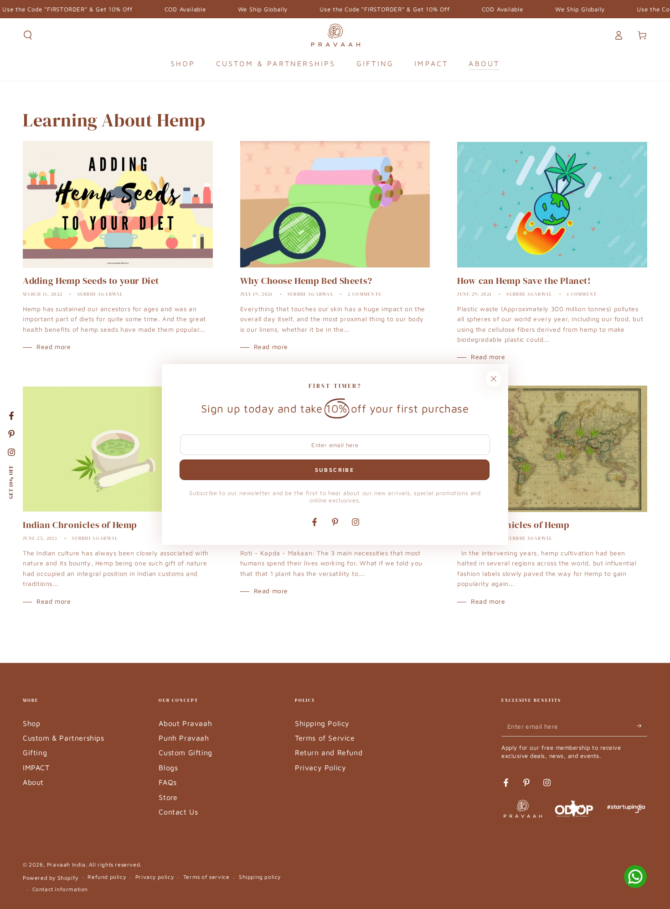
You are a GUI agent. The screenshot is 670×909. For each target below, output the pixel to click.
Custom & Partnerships (63, 738)
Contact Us (178, 812)
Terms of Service (325, 738)
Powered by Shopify (50, 877)
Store (168, 797)
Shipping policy (260, 876)
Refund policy (107, 876)
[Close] (494, 379)
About (33, 782)
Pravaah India (66, 864)
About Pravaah (185, 723)
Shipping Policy (322, 723)
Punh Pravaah (184, 738)
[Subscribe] (642, 726)
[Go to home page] (335, 35)
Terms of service (206, 876)
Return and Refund (328, 752)
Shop (31, 723)
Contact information (60, 889)
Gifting (35, 752)
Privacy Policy (320, 767)
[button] (28, 35)
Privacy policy (154, 876)
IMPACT (36, 767)
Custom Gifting (185, 752)
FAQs (167, 782)
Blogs (168, 767)
